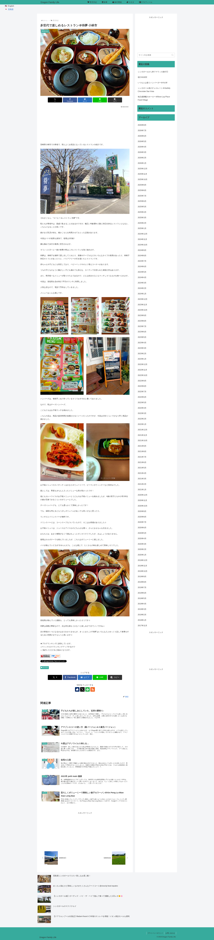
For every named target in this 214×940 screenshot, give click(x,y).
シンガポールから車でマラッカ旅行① (153, 72)
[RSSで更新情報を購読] (92, 689)
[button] (115, 99)
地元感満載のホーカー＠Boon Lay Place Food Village (154, 98)
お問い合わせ (170, 933)
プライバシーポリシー (155, 933)
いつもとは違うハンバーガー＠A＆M (152, 83)
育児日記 (45, 667)
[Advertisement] (85, 124)
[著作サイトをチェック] (77, 689)
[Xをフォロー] (82, 689)
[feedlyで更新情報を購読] (87, 689)
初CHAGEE (142, 77)
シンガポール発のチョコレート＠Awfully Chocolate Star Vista (154, 89)
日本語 (10, 9)
